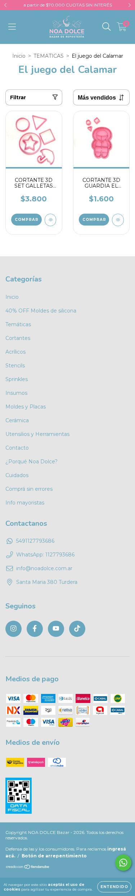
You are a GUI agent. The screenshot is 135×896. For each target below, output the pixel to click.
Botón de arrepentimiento (54, 855)
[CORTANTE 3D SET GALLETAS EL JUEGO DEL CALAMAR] (51, 220)
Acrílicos (15, 352)
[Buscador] (106, 26)
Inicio (19, 56)
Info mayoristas (24, 502)
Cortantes (17, 338)
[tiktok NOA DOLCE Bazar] (77, 629)
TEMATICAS (48, 56)
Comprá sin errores (29, 489)
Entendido (114, 886)
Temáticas (18, 324)
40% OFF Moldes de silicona (40, 310)
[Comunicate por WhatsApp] (123, 863)
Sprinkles (16, 379)
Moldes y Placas (25, 406)
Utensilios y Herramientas (37, 434)
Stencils (15, 365)
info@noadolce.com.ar (44, 568)
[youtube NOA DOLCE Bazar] (56, 629)
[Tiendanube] (27, 867)
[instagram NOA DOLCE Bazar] (13, 629)
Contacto (17, 448)
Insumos (16, 393)
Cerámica (17, 420)
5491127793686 (35, 541)
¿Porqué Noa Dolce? (31, 461)
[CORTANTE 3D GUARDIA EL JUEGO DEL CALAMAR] (118, 220)
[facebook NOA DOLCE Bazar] (35, 629)
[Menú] (12, 26)
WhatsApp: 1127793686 (45, 554)
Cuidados (16, 475)
